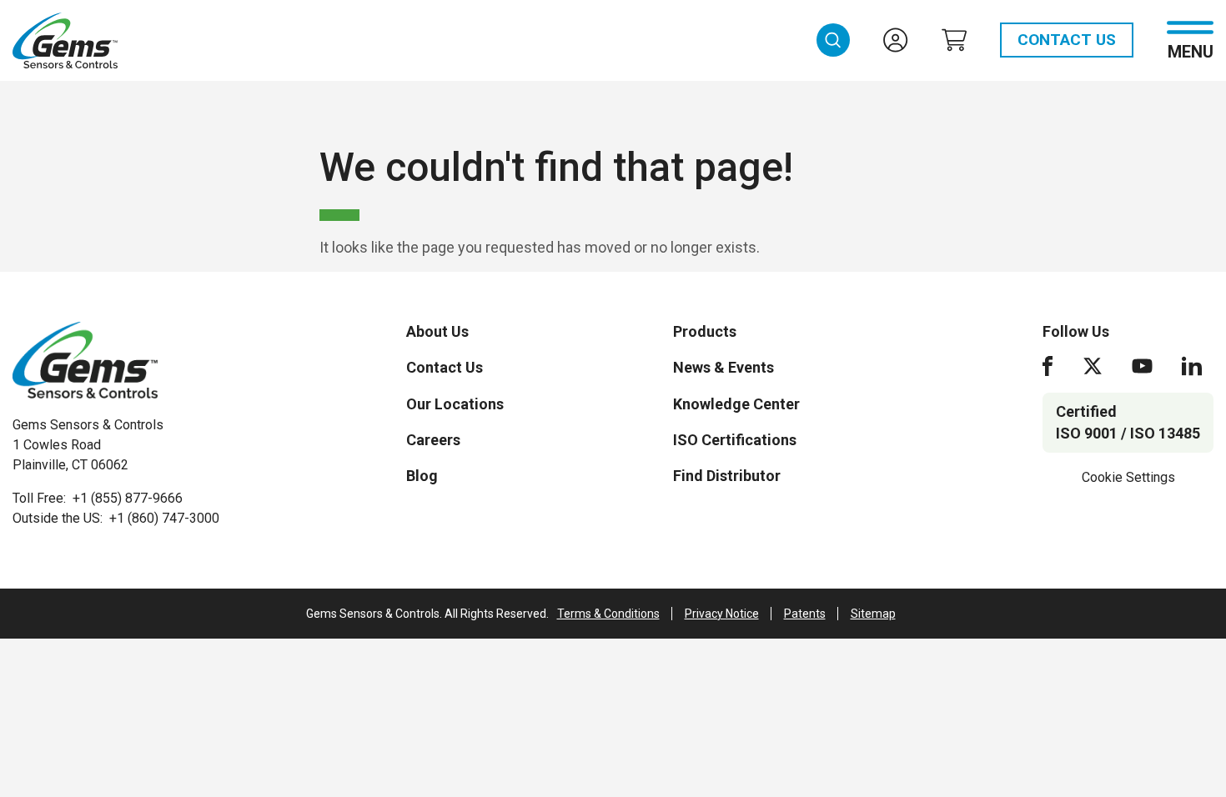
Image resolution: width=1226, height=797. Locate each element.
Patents (805, 613)
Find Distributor (727, 475)
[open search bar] (833, 40)
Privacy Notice (722, 613)
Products (704, 331)
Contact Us (1066, 39)
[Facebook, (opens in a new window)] (1048, 366)
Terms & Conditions (608, 613)
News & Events (723, 367)
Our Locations (455, 404)
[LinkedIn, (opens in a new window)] (1192, 366)
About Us (437, 331)
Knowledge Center (736, 404)
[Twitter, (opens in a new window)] (1093, 366)
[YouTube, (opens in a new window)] (1142, 366)
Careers (433, 440)
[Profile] (895, 40)
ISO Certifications (734, 440)
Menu (1190, 50)
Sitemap (873, 613)
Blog (422, 475)
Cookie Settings (1128, 477)
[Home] (85, 360)
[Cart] (954, 40)
